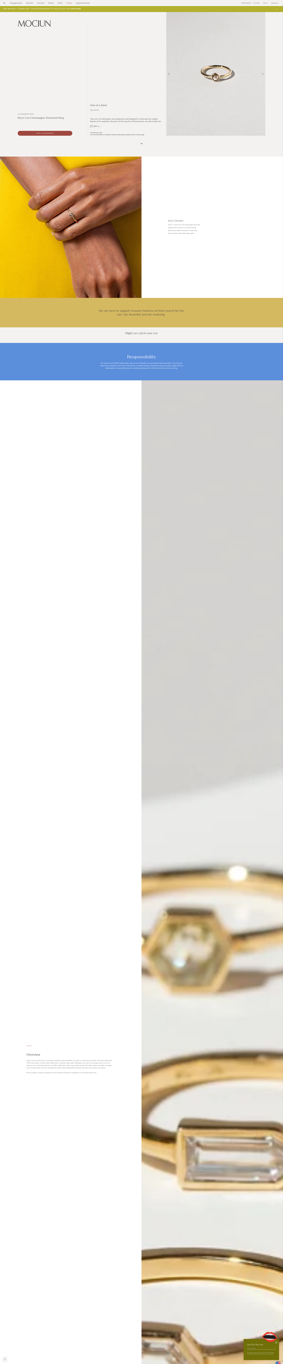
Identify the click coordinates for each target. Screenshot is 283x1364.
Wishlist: (275, 3)
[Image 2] (260, 131)
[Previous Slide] (168, 73)
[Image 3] (261, 131)
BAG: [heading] (265, 3)
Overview (33, 1055)
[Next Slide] (262, 73)
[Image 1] (258, 131)
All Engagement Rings (26, 114)
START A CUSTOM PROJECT (45, 133)
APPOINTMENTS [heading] (246, 3)
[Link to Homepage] (45, 23)
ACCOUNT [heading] (256, 3)
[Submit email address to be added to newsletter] (274, 1348)
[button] (4, 3)
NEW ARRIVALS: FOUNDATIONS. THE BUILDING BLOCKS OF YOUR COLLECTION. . (42, 9)
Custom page (140, 134)
